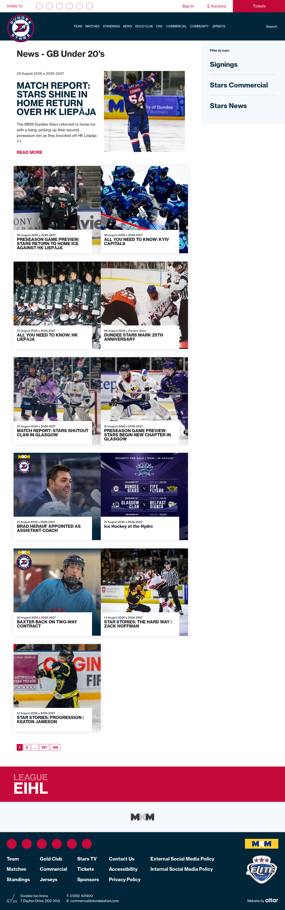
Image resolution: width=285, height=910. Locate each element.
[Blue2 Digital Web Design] (271, 900)
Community (199, 26)
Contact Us (121, 859)
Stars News (228, 105)
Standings (111, 26)
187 (44, 747)
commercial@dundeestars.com (95, 901)
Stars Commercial (239, 85)
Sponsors (88, 879)
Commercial (176, 26)
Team (78, 26)
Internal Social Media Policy (181, 869)
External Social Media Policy (182, 859)
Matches (92, 26)
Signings (224, 64)
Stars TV (15, 6)
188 (55, 747)
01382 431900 (81, 896)
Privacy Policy (124, 879)
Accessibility (123, 869)
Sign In (188, 6)
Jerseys (218, 26)
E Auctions (216, 6)
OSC (159, 26)
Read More (29, 152)
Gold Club (144, 26)
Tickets (85, 869)
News (127, 26)
